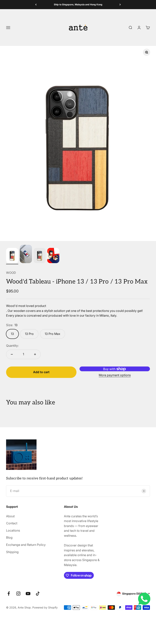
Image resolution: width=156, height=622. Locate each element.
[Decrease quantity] (11, 354)
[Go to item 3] (39, 256)
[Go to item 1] (12, 256)
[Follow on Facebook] (8, 593)
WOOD (11, 273)
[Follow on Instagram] (18, 593)
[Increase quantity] (35, 354)
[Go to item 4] (53, 256)
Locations (13, 530)
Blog (9, 537)
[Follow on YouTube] (28, 593)
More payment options (115, 375)
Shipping (12, 552)
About (10, 516)
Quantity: (12, 345)
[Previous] (36, 4)
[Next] (120, 4)
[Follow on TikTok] (37, 593)
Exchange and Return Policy (26, 545)
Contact (11, 523)
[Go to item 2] (26, 254)
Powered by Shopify (45, 607)
